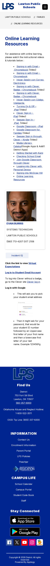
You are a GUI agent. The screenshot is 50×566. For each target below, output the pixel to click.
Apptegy (31, 562)
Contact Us (24, 439)
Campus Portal (24, 489)
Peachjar (23, 461)
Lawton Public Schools (18, 17)
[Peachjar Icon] (39, 544)
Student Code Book (23, 495)
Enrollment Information (23, 445)
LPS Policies (23, 456)
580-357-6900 (23, 403)
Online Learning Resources (28, 23)
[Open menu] (45, 7)
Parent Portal (24, 450)
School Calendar (23, 484)
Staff (23, 500)
